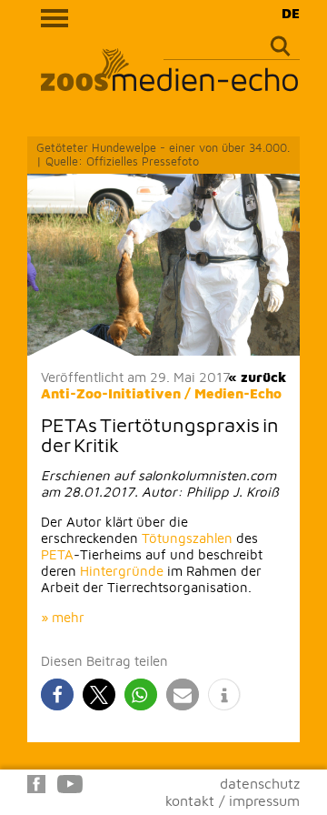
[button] (57, 694)
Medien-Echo (238, 393)
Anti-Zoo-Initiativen (111, 393)
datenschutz (260, 783)
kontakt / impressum (232, 800)
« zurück (257, 377)
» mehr (62, 617)
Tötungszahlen (187, 538)
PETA (57, 554)
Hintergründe (122, 571)
